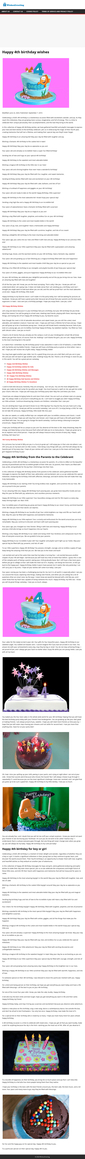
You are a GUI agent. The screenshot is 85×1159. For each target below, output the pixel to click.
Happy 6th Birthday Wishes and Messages (23, 370)
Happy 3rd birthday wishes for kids (20, 367)
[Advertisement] (42, 30)
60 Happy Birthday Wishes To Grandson (22, 382)
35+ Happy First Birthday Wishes (19, 376)
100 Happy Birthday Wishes (12, 306)
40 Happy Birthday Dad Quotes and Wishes (23, 379)
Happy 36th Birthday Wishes (17, 373)
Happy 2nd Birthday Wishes (17, 364)
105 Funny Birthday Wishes (12, 440)
